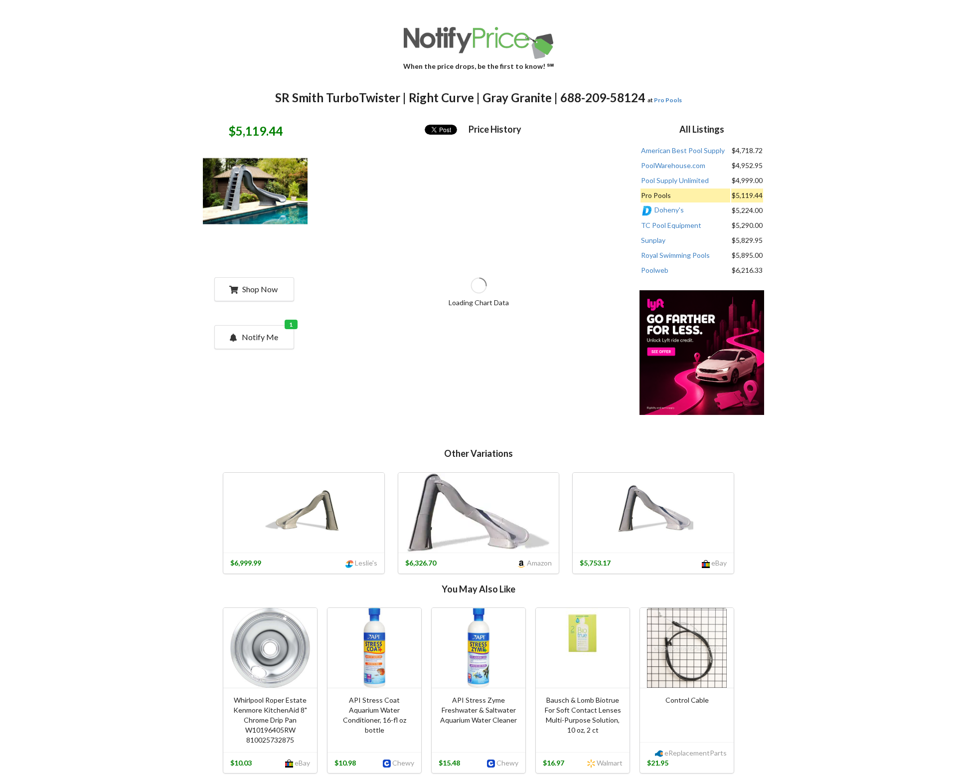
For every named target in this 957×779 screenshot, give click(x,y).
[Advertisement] (701, 353)
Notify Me (267, 334)
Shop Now (260, 289)
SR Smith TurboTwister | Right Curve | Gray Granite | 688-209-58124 (460, 97)
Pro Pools (668, 100)
